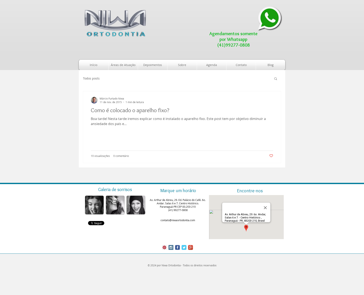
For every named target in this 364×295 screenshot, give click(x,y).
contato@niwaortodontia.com (178, 220)
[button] (276, 79)
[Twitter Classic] (184, 247)
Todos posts (91, 78)
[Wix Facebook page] (177, 247)
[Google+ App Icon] (190, 247)
